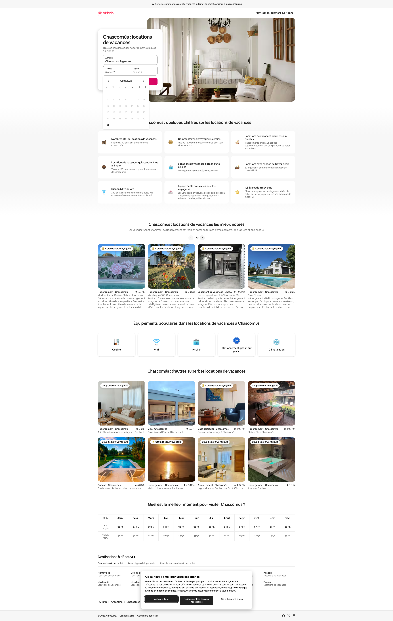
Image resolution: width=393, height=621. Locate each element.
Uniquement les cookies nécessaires (196, 600)
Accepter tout (161, 599)
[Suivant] (202, 237)
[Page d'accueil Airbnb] (105, 13)
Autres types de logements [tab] (141, 563)
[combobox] (130, 61)
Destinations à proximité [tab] (110, 563)
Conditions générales (147, 615)
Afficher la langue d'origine (228, 4)
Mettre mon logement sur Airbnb (275, 13)
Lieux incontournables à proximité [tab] (177, 563)
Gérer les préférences (232, 599)
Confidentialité (127, 615)
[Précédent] (190, 237)
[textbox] (116, 72)
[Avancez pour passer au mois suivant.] (144, 81)
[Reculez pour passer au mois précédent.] (108, 81)
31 (108, 125)
